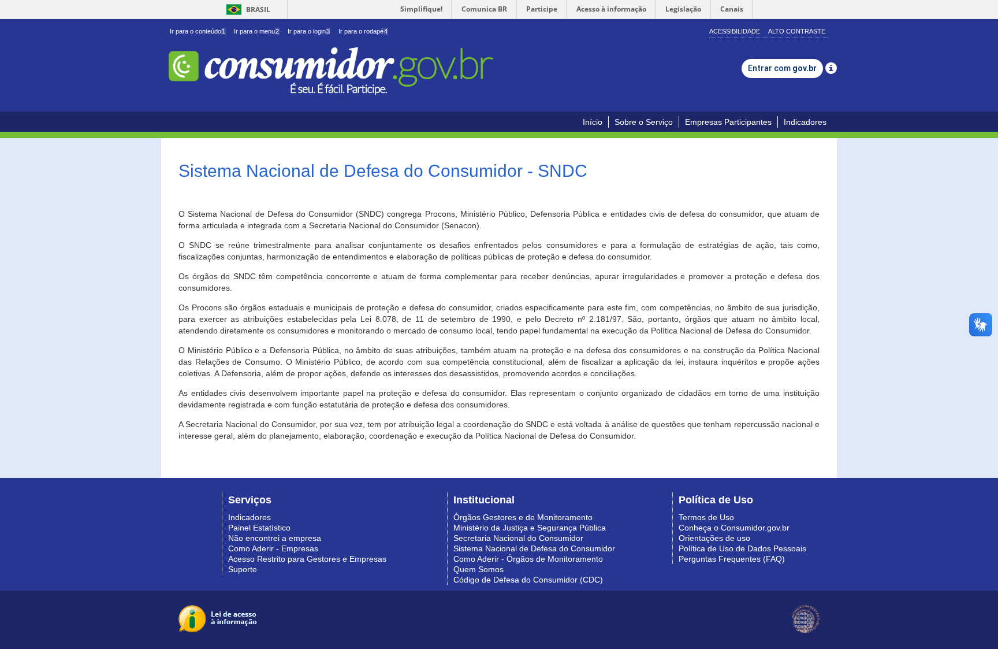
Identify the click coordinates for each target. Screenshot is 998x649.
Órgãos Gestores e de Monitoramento (523, 517)
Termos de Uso (706, 517)
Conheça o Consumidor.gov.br (734, 527)
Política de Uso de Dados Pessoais (742, 548)
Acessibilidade (734, 31)
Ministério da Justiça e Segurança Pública (529, 527)
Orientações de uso (714, 538)
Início (592, 122)
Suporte (242, 569)
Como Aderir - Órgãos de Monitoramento (528, 558)
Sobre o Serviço (644, 122)
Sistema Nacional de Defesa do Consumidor (534, 548)
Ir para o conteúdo (197, 31)
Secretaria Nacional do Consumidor (518, 538)
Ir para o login (309, 31)
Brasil (246, 9)
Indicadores (805, 122)
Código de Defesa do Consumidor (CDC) (528, 579)
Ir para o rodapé (363, 31)
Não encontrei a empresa (274, 538)
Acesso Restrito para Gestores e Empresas (307, 558)
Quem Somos (478, 569)
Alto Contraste (796, 31)
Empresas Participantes (728, 122)
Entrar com (782, 68)
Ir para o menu (256, 31)
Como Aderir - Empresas (273, 548)
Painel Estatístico (259, 527)
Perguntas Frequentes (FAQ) (732, 558)
